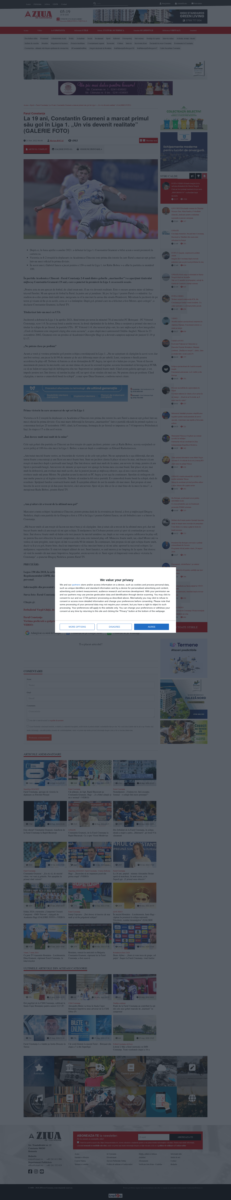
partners (76, 585)
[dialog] (115, 600)
